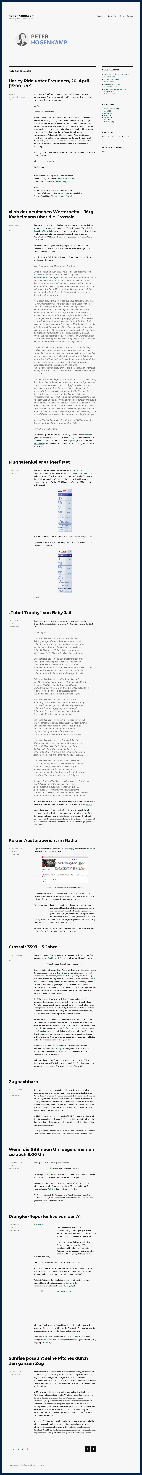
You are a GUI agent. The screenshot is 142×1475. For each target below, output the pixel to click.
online (43, 1031)
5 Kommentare (14, 100)
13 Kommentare (14, 1168)
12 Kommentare (14, 626)
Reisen (22, 97)
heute (48, 1343)
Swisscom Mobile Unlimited (75, 473)
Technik (16, 473)
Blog (122, 16)
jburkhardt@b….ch (63, 182)
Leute (106, 111)
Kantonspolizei (71, 1337)
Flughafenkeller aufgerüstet (39, 462)
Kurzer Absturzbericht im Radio (43, 840)
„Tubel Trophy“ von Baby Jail (40, 612)
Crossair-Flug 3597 (57, 1049)
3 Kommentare (14, 1095)
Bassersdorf (39, 443)
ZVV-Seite (52, 1189)
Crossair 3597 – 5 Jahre (33, 946)
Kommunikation (14, 97)
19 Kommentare (14, 961)
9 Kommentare (14, 1230)
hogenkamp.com (21, 15)
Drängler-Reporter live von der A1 (45, 1216)
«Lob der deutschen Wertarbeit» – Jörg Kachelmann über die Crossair (51, 214)
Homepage (68, 849)
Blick (41, 441)
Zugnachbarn (23, 1081)
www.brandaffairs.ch (63, 196)
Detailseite (89, 849)
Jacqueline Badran (64, 976)
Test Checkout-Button (111, 79)
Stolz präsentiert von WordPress (33, 1465)
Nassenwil (87, 435)
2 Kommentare (14, 854)
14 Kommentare (14, 231)
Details (89, 804)
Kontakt (130, 16)
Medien (106, 113)
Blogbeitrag (72, 441)
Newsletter (112, 16)
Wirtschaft (17, 1374)
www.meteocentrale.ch (44, 277)
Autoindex (70, 1283)
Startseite (101, 16)
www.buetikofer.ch (66, 179)
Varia (15, 851)
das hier (51, 958)
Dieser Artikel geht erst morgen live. (116, 74)
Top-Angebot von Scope (112, 84)
